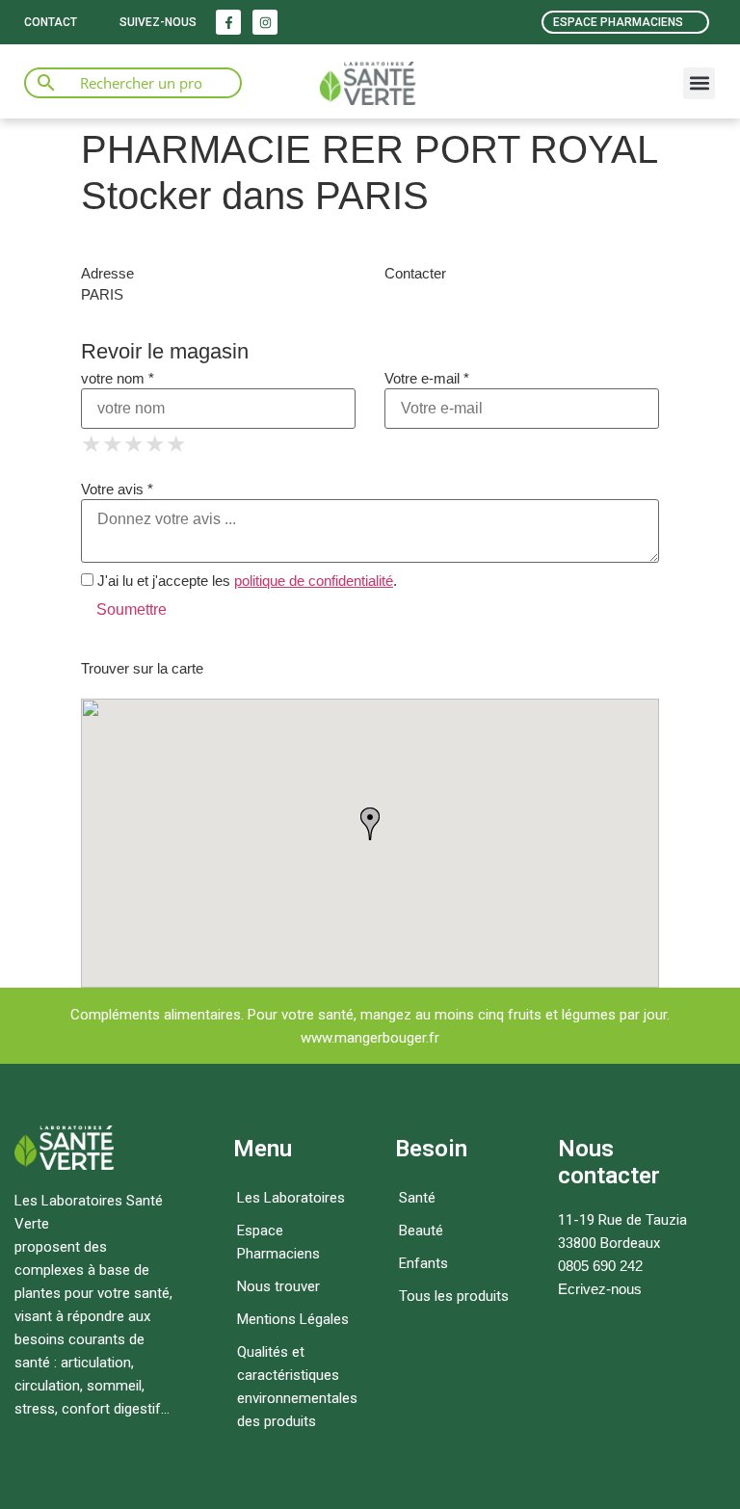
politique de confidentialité (313, 580)
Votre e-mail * (426, 378)
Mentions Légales (293, 1319)
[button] (699, 83)
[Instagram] (265, 22)
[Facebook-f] (228, 22)
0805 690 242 (600, 1266)
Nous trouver (278, 1286)
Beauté (421, 1230)
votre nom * (117, 378)
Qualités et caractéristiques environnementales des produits (297, 1386)
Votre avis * (117, 489)
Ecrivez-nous (600, 1289)
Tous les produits (454, 1296)
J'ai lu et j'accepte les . (245, 580)
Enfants (423, 1263)
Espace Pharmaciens (278, 1242)
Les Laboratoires (291, 1197)
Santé (417, 1197)
